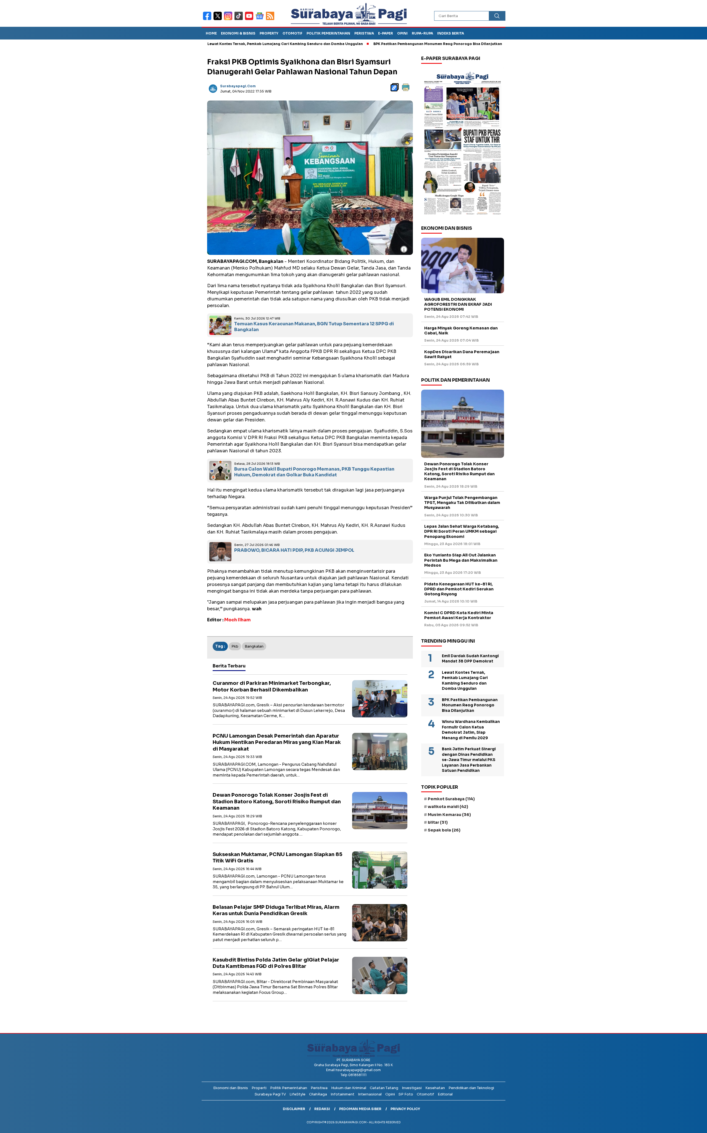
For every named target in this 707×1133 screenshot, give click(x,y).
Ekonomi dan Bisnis (230, 1088)
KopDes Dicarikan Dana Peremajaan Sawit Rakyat (461, 354)
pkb (234, 646)
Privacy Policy (405, 1109)
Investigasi (412, 1088)
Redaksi (322, 1109)
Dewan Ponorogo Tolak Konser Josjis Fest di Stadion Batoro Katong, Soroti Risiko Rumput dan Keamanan (277, 801)
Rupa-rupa (422, 33)
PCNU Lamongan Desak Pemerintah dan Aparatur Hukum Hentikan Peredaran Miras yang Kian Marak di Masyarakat (277, 742)
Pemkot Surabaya (451, 798)
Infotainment (342, 1094)
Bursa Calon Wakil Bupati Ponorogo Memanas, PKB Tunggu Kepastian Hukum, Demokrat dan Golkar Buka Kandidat (314, 472)
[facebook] (208, 19)
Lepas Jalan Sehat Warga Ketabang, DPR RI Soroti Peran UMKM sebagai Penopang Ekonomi (461, 531)
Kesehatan (435, 1088)
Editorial (445, 1094)
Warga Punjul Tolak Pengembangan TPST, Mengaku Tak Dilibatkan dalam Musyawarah (462, 502)
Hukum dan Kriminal (348, 1088)
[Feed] (271, 19)
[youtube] (250, 19)
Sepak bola (444, 830)
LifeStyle (297, 1094)
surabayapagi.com (238, 86)
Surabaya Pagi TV (270, 1094)
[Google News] (260, 19)
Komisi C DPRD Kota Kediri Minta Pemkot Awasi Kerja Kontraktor (458, 615)
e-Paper (385, 33)
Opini (402, 33)
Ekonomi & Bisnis (238, 33)
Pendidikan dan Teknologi (471, 1088)
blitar (438, 822)
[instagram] (229, 19)
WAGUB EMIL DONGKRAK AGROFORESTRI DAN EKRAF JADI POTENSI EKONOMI (458, 304)
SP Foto (406, 1094)
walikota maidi (448, 806)
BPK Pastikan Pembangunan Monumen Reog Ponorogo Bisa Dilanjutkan (391, 44)
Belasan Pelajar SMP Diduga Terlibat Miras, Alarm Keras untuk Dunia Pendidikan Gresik (276, 910)
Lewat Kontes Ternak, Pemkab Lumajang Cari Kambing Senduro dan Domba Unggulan (239, 44)
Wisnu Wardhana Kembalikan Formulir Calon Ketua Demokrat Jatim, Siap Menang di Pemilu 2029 (471, 729)
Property (269, 33)
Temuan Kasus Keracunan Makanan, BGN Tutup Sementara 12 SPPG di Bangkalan (314, 326)
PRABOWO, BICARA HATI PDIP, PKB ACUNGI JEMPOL (294, 550)
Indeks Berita (450, 33)
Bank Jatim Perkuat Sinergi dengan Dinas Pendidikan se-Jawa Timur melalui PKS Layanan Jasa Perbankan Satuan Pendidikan (469, 760)
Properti (259, 1088)
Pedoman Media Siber (360, 1109)
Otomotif (292, 33)
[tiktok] (239, 19)
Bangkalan (254, 646)
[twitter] (218, 19)
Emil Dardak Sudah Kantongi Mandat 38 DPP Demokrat (470, 659)
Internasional (370, 1094)
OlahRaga (318, 1094)
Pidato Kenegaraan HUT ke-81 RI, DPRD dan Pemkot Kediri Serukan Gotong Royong (459, 589)
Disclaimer (294, 1109)
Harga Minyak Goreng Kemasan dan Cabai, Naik (461, 331)
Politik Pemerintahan (328, 33)
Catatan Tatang (384, 1088)
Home (211, 33)
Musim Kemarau (449, 814)
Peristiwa (364, 33)
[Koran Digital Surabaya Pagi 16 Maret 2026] (462, 143)
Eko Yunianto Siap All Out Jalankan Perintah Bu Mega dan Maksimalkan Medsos (460, 560)
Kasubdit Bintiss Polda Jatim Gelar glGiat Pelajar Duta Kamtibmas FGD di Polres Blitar (276, 963)
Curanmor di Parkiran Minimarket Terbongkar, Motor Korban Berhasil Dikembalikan (272, 686)
